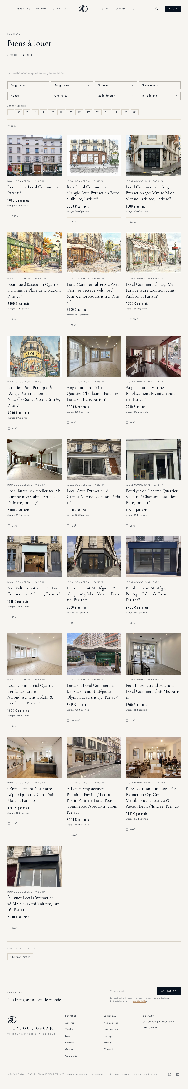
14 (88, 112)
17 (106, 112)
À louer (27, 55)
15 (97, 112)
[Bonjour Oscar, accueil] (84, 9)
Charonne (20, 956)
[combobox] (28, 85)
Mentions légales (78, 1074)
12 (70, 112)
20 (134, 112)
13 (79, 112)
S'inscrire (168, 991)
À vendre (12, 55)
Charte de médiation (145, 1074)
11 (61, 112)
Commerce (60, 9)
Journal (121, 9)
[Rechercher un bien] (156, 8)
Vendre (69, 1029)
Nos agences (111, 1022)
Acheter (69, 1022)
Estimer (106, 9)
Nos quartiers (111, 1029)
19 (125, 112)
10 (52, 112)
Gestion (41, 9)
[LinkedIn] (178, 1074)
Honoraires (122, 1074)
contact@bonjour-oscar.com (158, 1021)
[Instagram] (170, 1074)
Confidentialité (139, 1001)
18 (116, 112)
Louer (68, 1036)
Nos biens (23, 9)
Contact (138, 9)
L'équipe (108, 1036)
